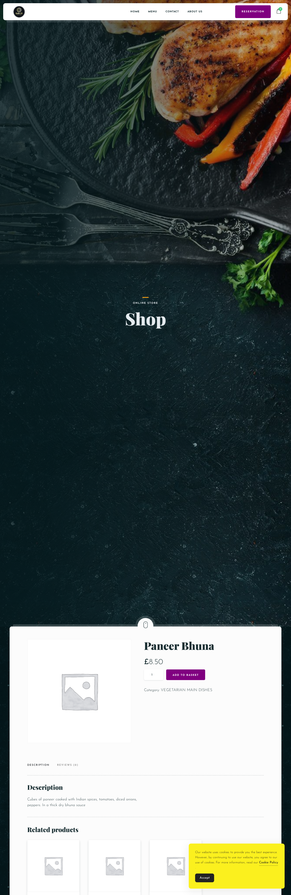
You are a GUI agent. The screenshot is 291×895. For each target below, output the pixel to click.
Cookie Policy (268, 862)
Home (135, 11)
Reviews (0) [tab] (67, 765)
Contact (172, 11)
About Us (194, 11)
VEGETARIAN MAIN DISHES (186, 690)
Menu (152, 11)
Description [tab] (38, 765)
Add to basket (186, 675)
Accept (205, 877)
